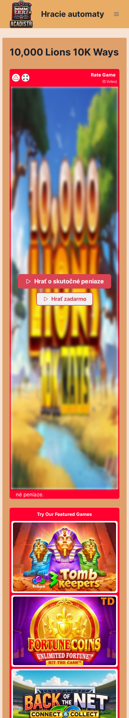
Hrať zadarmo (68, 299)
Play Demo (64, 557)
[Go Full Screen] (25, 78)
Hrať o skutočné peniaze (68, 281)
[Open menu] (116, 14)
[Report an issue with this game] (16, 78)
